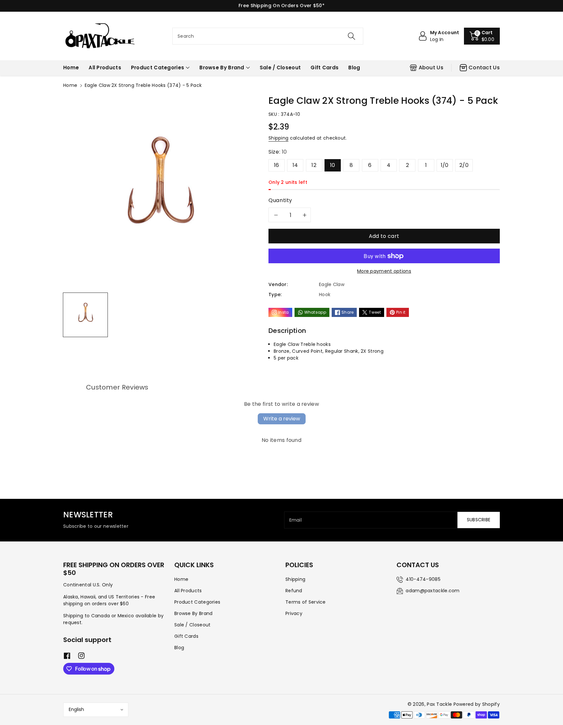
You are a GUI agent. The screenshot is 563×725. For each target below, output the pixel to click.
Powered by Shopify (477, 704)
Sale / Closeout (192, 625)
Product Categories (157, 67)
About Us (431, 67)
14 (295, 165)
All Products (188, 590)
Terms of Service (305, 602)
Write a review (281, 418)
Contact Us (484, 67)
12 (313, 165)
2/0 (464, 165)
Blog (179, 647)
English (76, 709)
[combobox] (268, 36)
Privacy (293, 613)
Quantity (280, 200)
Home (70, 85)
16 (276, 165)
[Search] (351, 36)
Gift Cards (186, 636)
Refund (293, 590)
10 (332, 165)
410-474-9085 (423, 579)
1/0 (445, 165)
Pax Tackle (439, 704)
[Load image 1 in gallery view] (85, 315)
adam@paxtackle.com (432, 590)
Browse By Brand (221, 67)
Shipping (278, 138)
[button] (482, 36)
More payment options (384, 271)
